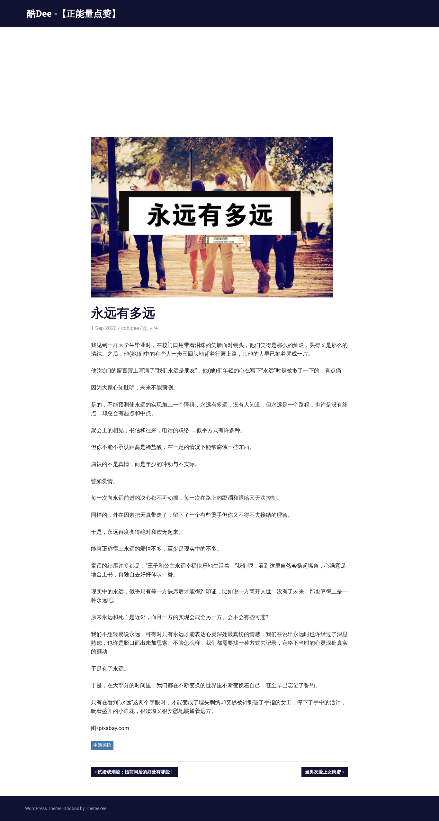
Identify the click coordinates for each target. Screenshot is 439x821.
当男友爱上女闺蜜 (323, 773)
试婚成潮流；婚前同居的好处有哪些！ (135, 773)
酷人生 (151, 328)
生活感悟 (102, 745)
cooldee (130, 328)
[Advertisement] (219, 76)
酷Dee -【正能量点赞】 (74, 13)
